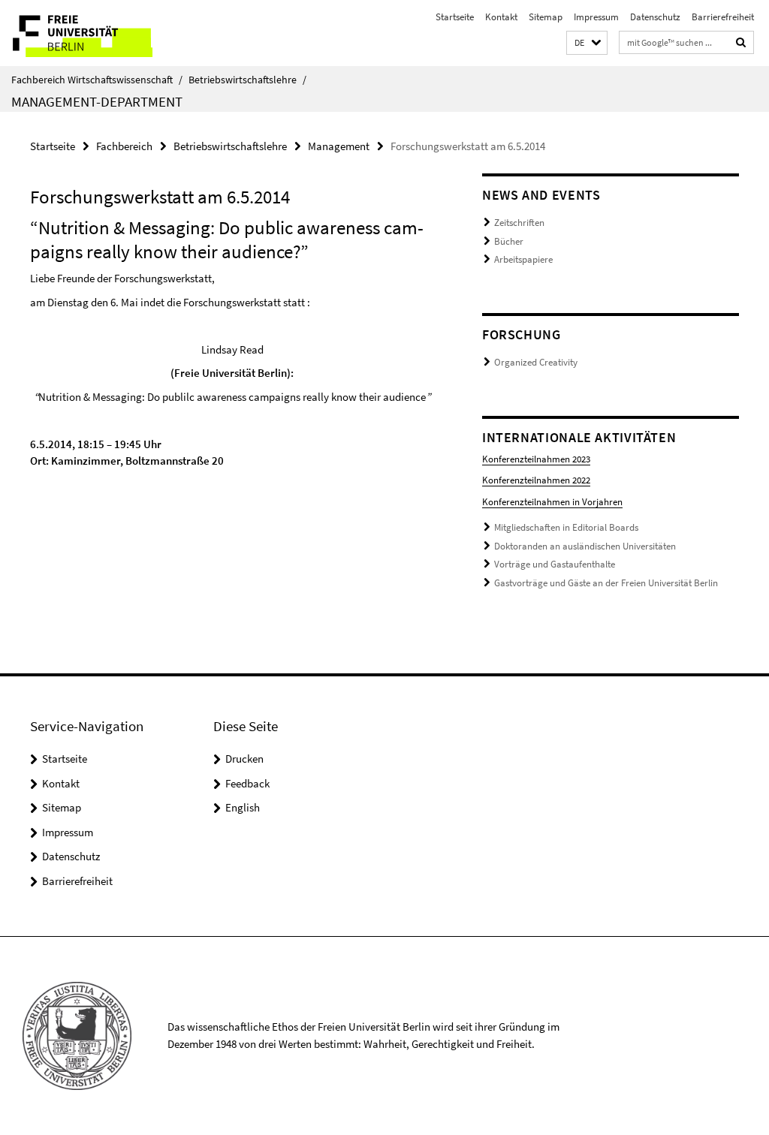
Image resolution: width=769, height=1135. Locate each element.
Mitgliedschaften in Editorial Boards (566, 527)
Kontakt (501, 17)
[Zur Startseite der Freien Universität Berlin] (99, 33)
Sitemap (545, 17)
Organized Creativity (536, 362)
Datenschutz (655, 17)
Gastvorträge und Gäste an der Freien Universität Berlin (606, 583)
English (242, 807)
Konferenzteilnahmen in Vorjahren (552, 501)
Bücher (508, 241)
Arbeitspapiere (523, 259)
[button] (587, 43)
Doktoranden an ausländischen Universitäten (585, 546)
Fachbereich (124, 146)
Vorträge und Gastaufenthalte (554, 564)
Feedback (247, 783)
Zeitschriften (519, 222)
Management (338, 146)
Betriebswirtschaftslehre (247, 79)
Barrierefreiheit (723, 17)
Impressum (596, 17)
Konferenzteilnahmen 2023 (536, 459)
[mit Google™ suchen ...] (741, 42)
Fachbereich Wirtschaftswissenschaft (96, 79)
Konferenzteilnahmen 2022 (536, 480)
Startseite (455, 17)
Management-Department (96, 101)
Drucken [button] (244, 758)
